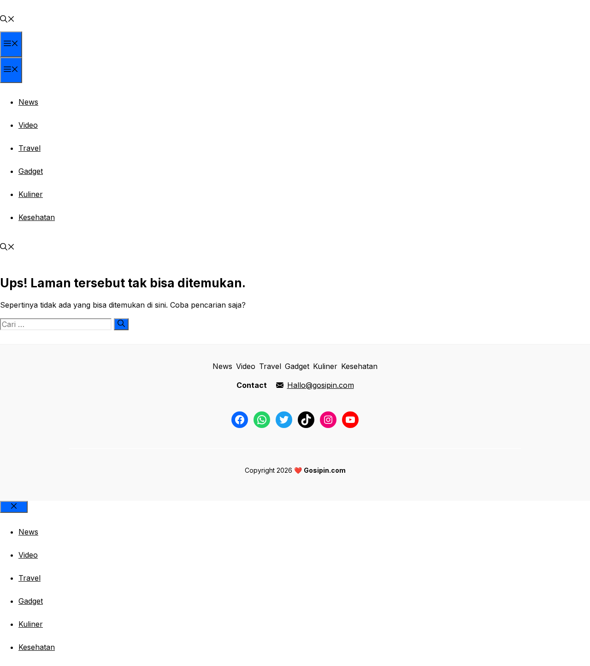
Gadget (30, 171)
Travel (29, 148)
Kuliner (30, 194)
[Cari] (121, 324)
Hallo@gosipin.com (320, 385)
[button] (7, 19)
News (28, 102)
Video (28, 125)
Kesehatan (36, 217)
